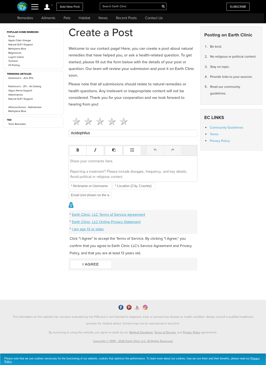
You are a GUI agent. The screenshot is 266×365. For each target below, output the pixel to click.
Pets (67, 18)
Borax (11, 36)
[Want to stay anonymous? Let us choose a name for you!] (71, 205)
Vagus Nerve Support (20, 90)
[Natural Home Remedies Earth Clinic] (22, 6)
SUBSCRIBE (238, 7)
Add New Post (70, 7)
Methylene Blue (17, 48)
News (103, 18)
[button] (77, 150)
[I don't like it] (86, 121)
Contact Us (154, 18)
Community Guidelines (226, 127)
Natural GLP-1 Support (20, 44)
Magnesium (14, 52)
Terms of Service (165, 332)
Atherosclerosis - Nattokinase (25, 107)
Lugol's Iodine (16, 57)
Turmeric (13, 61)
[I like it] (110, 121)
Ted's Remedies (17, 124)
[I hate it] (74, 121)
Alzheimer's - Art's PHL (21, 78)
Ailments (48, 18)
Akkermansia (15, 94)
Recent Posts (126, 18)
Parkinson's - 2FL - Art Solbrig (24, 86)
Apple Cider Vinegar (19, 40)
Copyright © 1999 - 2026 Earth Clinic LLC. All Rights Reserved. (133, 341)
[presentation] (77, 150)
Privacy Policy (220, 141)
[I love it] (122, 121)
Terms (214, 134)
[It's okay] (98, 121)
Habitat (84, 18)
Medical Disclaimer (141, 332)
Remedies (25, 18)
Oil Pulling (14, 65)
